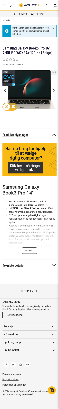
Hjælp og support (13, 342)
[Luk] (53, 28)
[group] (29, 90)
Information (10, 334)
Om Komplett (11, 350)
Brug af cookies (10, 379)
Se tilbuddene (15, 315)
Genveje (8, 326)
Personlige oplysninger (14, 384)
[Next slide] (54, 90)
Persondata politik (11, 374)
